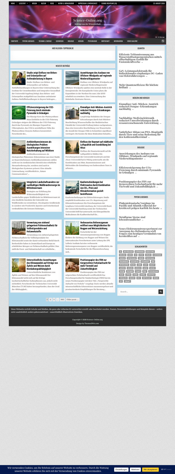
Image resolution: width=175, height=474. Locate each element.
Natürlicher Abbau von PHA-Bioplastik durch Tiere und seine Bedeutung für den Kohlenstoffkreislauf (141, 134)
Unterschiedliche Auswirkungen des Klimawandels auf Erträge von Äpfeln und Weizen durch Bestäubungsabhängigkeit (42, 264)
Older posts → (73, 300)
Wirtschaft (105, 41)
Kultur (43, 3)
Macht (152, 265)
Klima (133, 265)
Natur (145, 268)
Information (118, 41)
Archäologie (128, 251)
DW (136, 255)
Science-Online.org (87, 20)
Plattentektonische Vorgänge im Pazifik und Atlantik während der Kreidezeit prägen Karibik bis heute (140, 205)
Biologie (71, 41)
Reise (52, 3)
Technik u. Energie (45, 41)
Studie (135, 274)
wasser (132, 278)
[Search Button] (163, 41)
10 (120, 251)
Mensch (138, 268)
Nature (152, 268)
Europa (141, 258)
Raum (122, 274)
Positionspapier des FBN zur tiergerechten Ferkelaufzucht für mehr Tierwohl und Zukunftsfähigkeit (95, 264)
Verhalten (123, 278)
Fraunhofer (124, 261)
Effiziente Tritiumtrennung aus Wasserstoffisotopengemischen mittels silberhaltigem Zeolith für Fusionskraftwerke (140, 58)
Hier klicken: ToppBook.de (63, 48)
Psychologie (92, 41)
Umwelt (142, 274)
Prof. (145, 271)
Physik (122, 271)
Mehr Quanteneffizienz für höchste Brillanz (138, 86)
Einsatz (148, 255)
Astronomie (139, 251)
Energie (122, 258)
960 (62, 300)
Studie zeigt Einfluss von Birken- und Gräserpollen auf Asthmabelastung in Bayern (42, 75)
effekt (141, 255)
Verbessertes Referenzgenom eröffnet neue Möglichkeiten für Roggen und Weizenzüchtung (95, 225)
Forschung (150, 258)
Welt (138, 278)
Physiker (130, 271)
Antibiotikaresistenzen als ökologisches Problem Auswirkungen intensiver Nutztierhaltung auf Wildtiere (40, 146)
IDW (153, 261)
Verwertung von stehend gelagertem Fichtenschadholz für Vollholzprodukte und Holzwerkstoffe (42, 227)
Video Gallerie (132, 41)
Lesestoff (22, 3)
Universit (151, 274)
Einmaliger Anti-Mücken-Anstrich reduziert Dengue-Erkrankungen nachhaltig (96, 110)
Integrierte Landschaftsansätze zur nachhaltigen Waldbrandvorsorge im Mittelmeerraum (43, 185)
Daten (130, 255)
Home (13, 3)
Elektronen (157, 255)
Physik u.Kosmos (28, 41)
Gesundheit (145, 261)
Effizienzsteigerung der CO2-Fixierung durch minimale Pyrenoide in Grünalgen (40, 110)
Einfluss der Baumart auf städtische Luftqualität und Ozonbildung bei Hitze (96, 144)
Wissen (34, 3)
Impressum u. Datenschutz (87, 3)
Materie (122, 268)
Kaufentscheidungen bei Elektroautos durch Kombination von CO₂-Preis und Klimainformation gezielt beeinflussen (95, 188)
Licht (146, 265)
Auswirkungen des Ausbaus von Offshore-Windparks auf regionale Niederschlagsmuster (96, 75)
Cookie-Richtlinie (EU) (109, 3)
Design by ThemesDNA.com (87, 323)
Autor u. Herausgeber (66, 3)
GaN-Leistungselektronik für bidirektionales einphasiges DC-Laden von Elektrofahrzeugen (141, 73)
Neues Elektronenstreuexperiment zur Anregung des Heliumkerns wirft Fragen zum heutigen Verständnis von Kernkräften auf (140, 232)
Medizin (81, 41)
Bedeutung (150, 251)
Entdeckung (131, 258)
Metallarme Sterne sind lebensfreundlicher (132, 218)
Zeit (121, 281)
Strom (128, 274)
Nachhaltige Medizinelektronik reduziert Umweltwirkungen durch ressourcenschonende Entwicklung (140, 120)
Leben (139, 265)
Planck (138, 271)
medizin (130, 268)
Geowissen (59, 41)
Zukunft (127, 281)
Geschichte (135, 261)
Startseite (14, 41)
